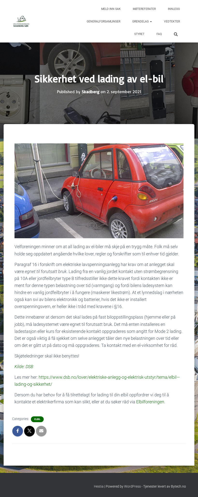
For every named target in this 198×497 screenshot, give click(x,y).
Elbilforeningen (150, 401)
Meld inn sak (111, 9)
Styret (139, 34)
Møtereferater (144, 9)
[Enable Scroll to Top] (188, 487)
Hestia (99, 486)
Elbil (37, 419)
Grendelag (140, 21)
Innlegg (174, 9)
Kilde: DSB (23, 366)
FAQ (159, 34)
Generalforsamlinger (103, 21)
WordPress (132, 486)
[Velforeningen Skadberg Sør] (21, 21)
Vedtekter (172, 21)
